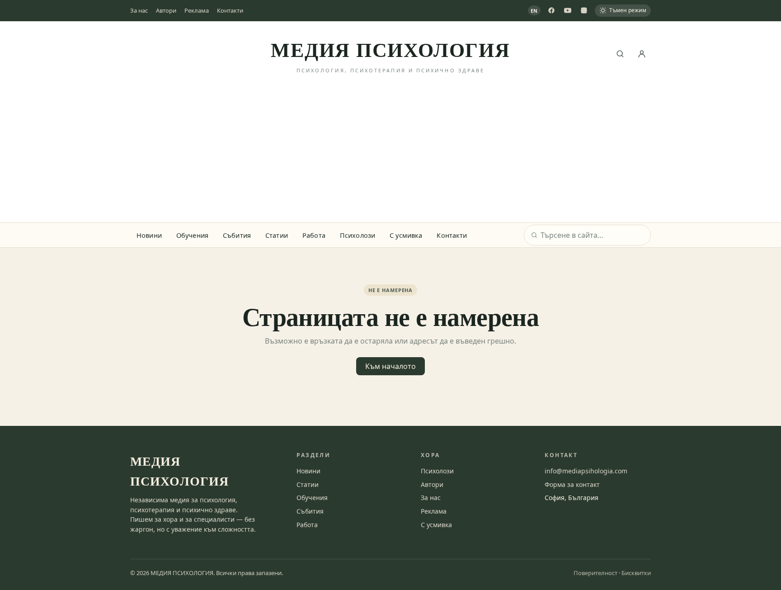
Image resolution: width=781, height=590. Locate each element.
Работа (313, 235)
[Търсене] (620, 54)
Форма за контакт (572, 484)
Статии (276, 235)
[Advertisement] (390, 154)
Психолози (357, 235)
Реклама (196, 10)
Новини (149, 235)
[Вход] (642, 54)
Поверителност (595, 573)
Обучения (192, 235)
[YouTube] (567, 10)
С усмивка (406, 235)
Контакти (230, 10)
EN (534, 10)
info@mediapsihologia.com (586, 471)
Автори (166, 10)
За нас (139, 10)
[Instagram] (584, 10)
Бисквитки (636, 573)
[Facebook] (551, 10)
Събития (237, 235)
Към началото (390, 366)
